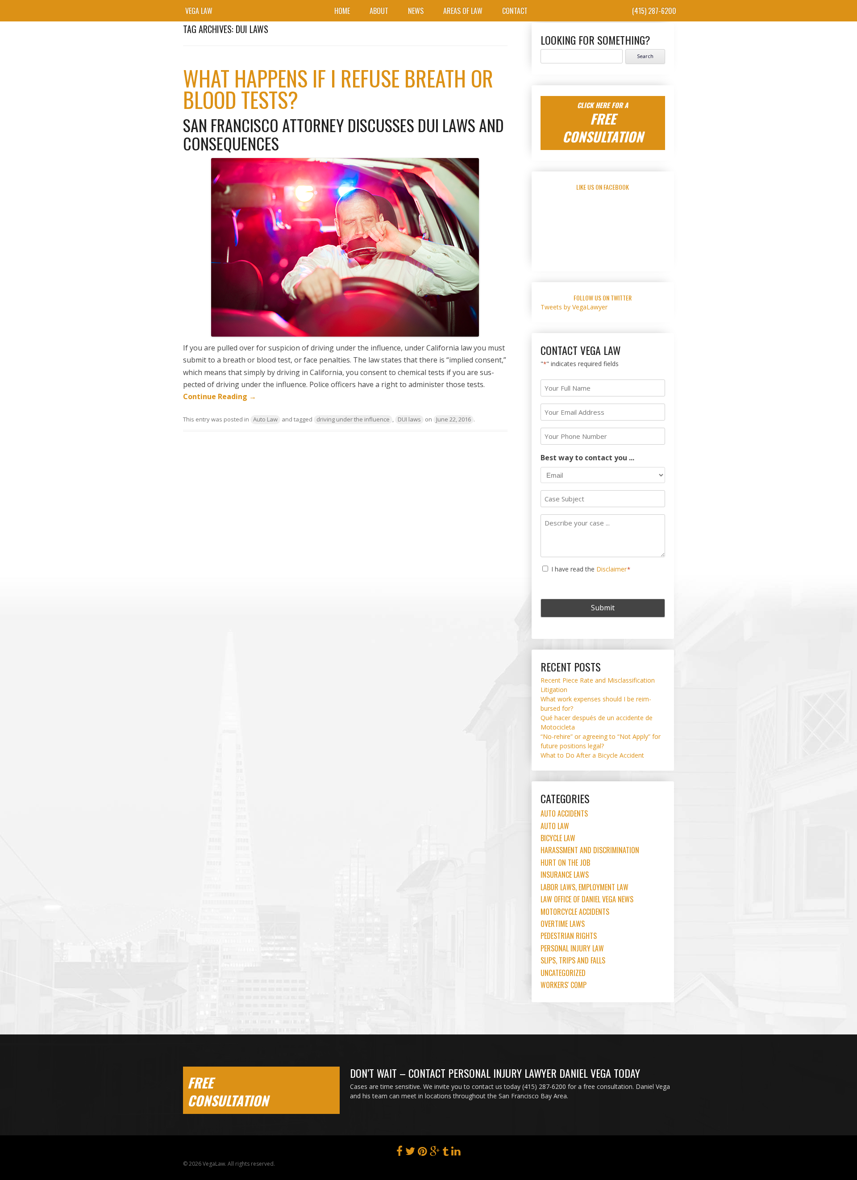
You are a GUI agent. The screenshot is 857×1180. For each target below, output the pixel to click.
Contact (515, 10)
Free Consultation (227, 1091)
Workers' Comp (564, 985)
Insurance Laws (565, 874)
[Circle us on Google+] (435, 1153)
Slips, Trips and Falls (573, 960)
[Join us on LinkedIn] (456, 1153)
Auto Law (265, 419)
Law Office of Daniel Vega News (587, 899)
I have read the (591, 569)
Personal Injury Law (572, 948)
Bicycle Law (558, 838)
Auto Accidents (564, 813)
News (416, 10)
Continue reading (219, 396)
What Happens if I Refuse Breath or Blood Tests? (338, 88)
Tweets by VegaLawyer (574, 307)
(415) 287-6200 (654, 10)
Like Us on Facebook (602, 187)
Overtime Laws (563, 923)
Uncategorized (563, 972)
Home (342, 10)
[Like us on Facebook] (399, 1153)
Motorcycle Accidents (575, 911)
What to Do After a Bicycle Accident (592, 755)
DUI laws (409, 419)
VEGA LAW (198, 10)
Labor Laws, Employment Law (584, 887)
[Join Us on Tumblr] (445, 1153)
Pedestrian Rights (569, 935)
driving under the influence (353, 419)
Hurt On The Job (565, 862)
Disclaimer (611, 569)
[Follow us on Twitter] (410, 1153)
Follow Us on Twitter (603, 297)
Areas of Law (463, 10)
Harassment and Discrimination (590, 850)
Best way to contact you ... (587, 458)
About (379, 10)
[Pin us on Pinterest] (422, 1153)
